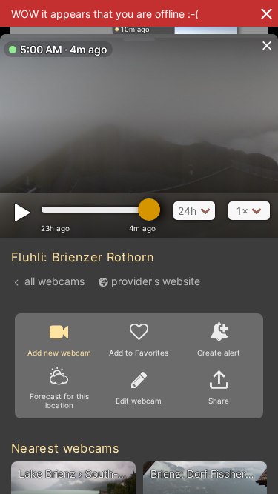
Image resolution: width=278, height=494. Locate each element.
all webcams (54, 281)
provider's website (155, 281)
